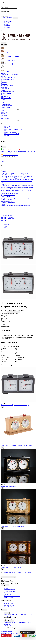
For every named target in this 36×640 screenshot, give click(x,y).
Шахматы (7, 126)
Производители (9, 597)
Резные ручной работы (7, 190)
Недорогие (12, 179)
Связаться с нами (6, 633)
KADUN (3, 173)
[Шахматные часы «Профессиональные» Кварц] (18, 401)
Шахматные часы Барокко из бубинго (12, 567)
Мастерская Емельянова (24, 178)
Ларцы (16, 178)
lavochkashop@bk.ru (6, 631)
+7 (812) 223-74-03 (9, 625)
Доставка (7, 27)
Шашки (6, 135)
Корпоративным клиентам (12, 596)
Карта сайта (14, 633)
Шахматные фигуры (10, 132)
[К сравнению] (4, 325)
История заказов (9, 605)
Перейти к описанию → (13, 312)
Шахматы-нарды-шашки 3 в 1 (13, 129)
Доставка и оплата (9, 589)
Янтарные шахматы (21, 181)
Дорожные (20, 176)
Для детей (14, 176)
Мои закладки (8, 606)
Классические (10, 178)
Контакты (7, 22)
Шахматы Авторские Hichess (13, 173)
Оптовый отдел (10, 152)
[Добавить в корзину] (2, 407)
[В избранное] (2, 325)
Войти (3, 161)
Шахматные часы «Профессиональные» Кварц (15, 405)
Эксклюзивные (12, 181)
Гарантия (7, 25)
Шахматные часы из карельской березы (12, 526)
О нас (6, 588)
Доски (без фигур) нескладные (22, 198)
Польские (23, 173)
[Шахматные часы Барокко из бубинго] (18, 563)
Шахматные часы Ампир (8, 486)
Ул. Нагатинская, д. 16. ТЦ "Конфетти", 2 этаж (18, 614)
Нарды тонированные (16, 188)
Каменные (3, 178)
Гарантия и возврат (23, 151)
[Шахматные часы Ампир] (18, 482)
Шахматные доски (9, 131)
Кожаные (18, 187)
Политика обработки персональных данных (17, 592)
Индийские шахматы (28, 176)
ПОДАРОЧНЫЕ (25, 179)
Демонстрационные (6, 176)
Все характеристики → (8, 323)
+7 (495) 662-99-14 (9, 616)
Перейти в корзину (6, 118)
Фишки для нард (21, 190)
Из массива (7, 187)
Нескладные (18, 179)
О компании (8, 21)
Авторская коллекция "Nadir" (19, 174)
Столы (31, 179)
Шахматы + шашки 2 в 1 (11, 134)
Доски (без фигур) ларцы (7, 198)
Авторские (8, 185)
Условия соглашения (10, 591)
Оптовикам (7, 594)
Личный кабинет (9, 603)
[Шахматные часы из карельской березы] (18, 523)
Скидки (6, 24)
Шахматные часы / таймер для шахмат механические (16, 445)
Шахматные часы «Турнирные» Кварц (15, 227)
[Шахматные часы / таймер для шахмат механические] (18, 442)
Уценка (3, 181)
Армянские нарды (16, 185)
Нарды (6, 127)
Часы (6, 181)
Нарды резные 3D (5, 188)
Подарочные (31, 188)
